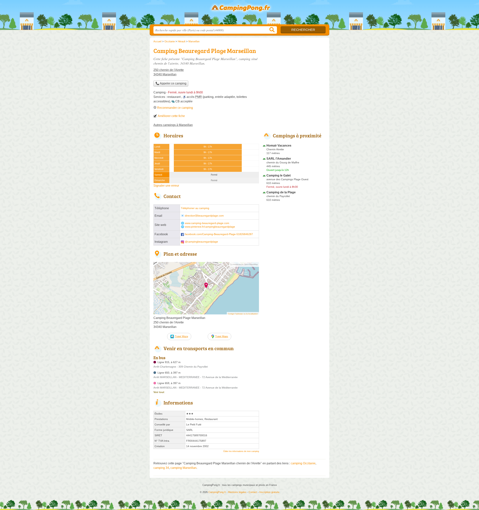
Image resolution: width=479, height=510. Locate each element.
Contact (253, 492)
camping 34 (161, 467)
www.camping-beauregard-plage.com (207, 223)
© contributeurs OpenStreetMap (244, 264)
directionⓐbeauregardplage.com (204, 215)
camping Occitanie (303, 463)
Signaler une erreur (166, 185)
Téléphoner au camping (195, 208)
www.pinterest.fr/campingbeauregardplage (210, 226)
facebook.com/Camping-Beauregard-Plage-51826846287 (219, 234)
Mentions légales (237, 492)
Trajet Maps (221, 336)
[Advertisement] (294, 72)
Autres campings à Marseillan (173, 125)
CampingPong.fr (239, 13)
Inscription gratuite (269, 492)
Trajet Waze (181, 336)
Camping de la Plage (281, 192)
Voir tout (158, 392)
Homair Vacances (278, 145)
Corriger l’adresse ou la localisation (243, 314)
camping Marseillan (183, 467)
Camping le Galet (278, 175)
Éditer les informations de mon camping (241, 451)
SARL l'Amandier (278, 158)
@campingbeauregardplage (201, 241)
